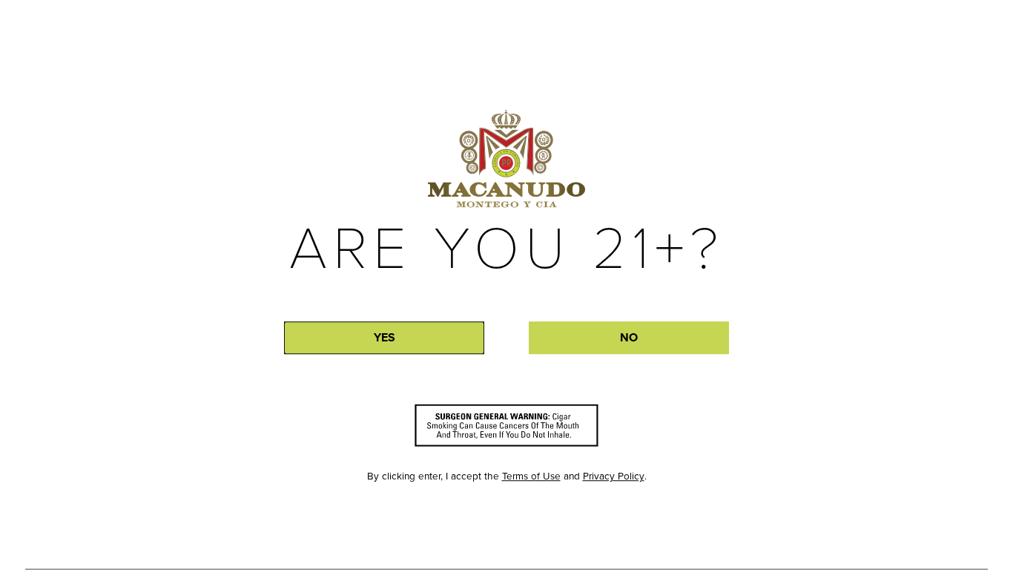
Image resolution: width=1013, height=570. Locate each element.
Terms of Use (531, 475)
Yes (384, 337)
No (629, 337)
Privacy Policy (613, 475)
